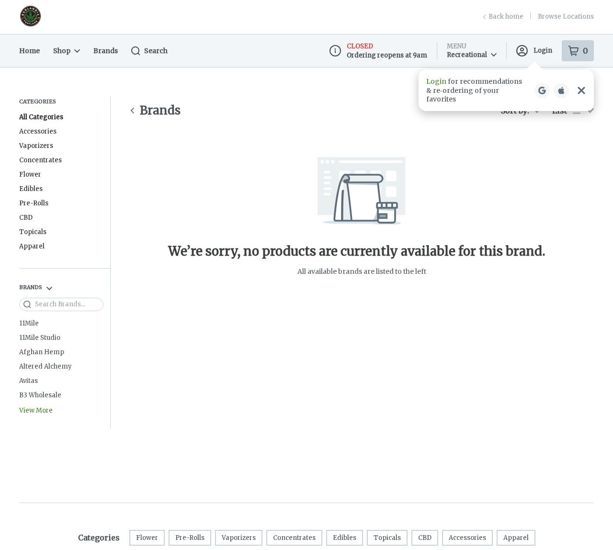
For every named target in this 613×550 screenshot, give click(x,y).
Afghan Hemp (41, 352)
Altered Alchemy (45, 366)
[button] (506, 90)
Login (543, 50)
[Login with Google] (542, 90)
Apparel (32, 246)
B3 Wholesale (40, 395)
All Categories (41, 117)
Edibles (31, 189)
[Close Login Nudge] (581, 90)
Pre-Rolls (33, 203)
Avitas (28, 381)
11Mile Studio (39, 338)
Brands (105, 50)
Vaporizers (36, 146)
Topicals (32, 232)
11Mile (29, 323)
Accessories (38, 131)
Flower (30, 174)
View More (36, 411)
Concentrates (40, 160)
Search (156, 50)
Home (29, 50)
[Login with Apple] (561, 90)
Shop (61, 50)
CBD (26, 217)
